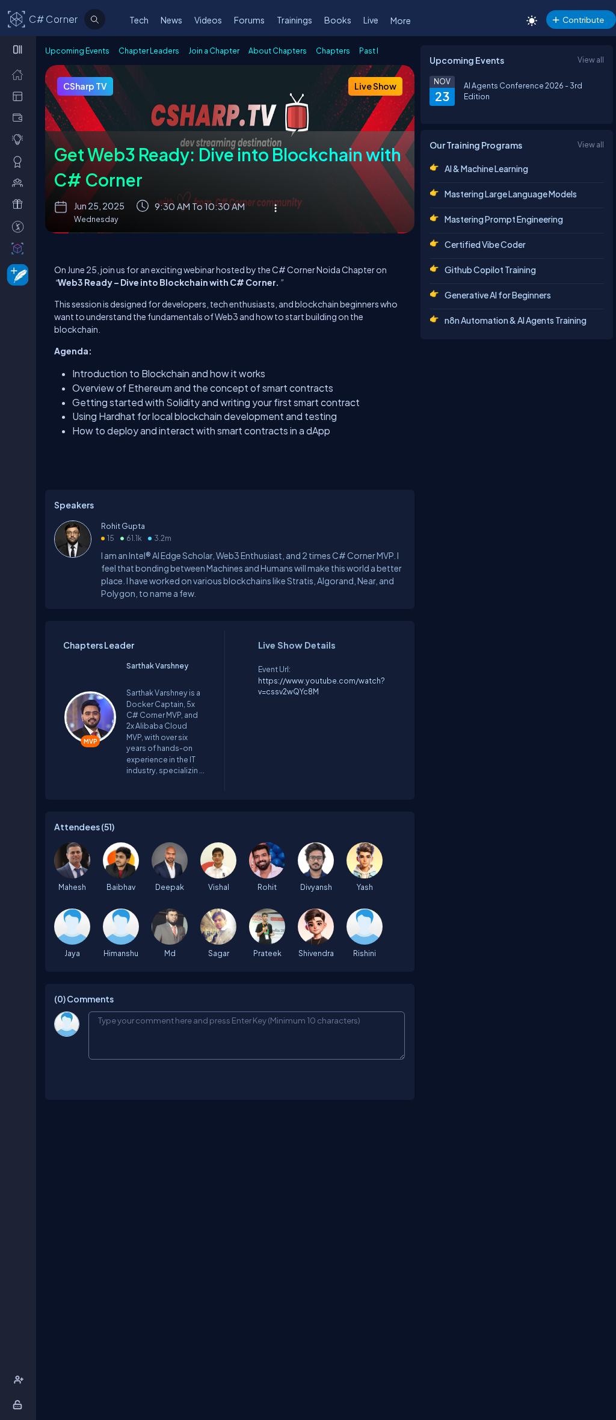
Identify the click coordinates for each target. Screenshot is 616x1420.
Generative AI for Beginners (498, 294)
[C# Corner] (16, 18)
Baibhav (120, 887)
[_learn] (20, 139)
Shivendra (316, 953)
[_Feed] (20, 74)
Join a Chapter (213, 50)
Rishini (364, 953)
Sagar (218, 953)
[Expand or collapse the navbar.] (18, 49)
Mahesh (72, 887)
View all (591, 59)
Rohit (267, 887)
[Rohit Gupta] (72, 555)
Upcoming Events (77, 50)
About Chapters (277, 50)
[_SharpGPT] (20, 248)
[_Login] (19, 1404)
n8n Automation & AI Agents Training (516, 320)
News (171, 19)
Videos (208, 19)
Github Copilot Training (490, 269)
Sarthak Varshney (157, 665)
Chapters (333, 50)
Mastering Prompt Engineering (504, 219)
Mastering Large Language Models (511, 193)
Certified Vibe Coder (485, 244)
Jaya (72, 953)
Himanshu (120, 953)
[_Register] (20, 1380)
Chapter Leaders (149, 50)
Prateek (267, 953)
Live (370, 19)
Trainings (294, 19)
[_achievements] (20, 161)
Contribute (583, 19)
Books (337, 19)
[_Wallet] (20, 117)
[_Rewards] (20, 226)
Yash (365, 887)
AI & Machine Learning (486, 168)
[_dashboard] (20, 95)
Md (170, 953)
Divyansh (316, 887)
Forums (249, 19)
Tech (139, 19)
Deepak (169, 887)
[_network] (20, 182)
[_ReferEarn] (20, 204)
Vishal (218, 887)
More (400, 20)
